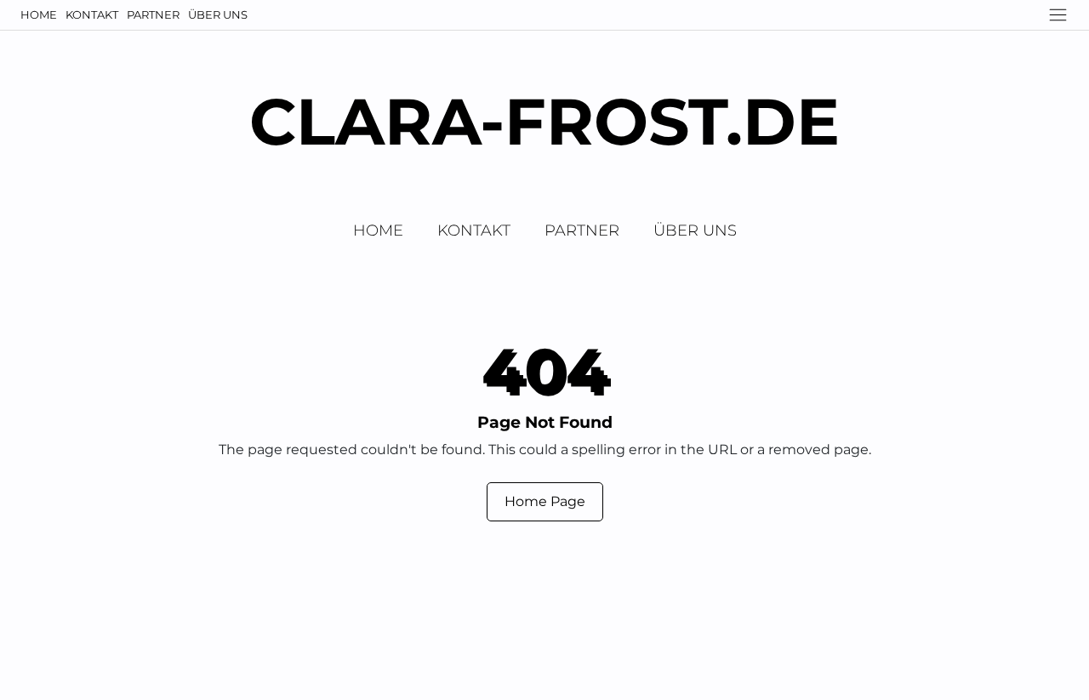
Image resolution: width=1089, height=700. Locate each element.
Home (38, 14)
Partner (153, 14)
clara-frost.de (544, 121)
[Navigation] (1058, 15)
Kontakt (92, 14)
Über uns (218, 14)
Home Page (545, 501)
